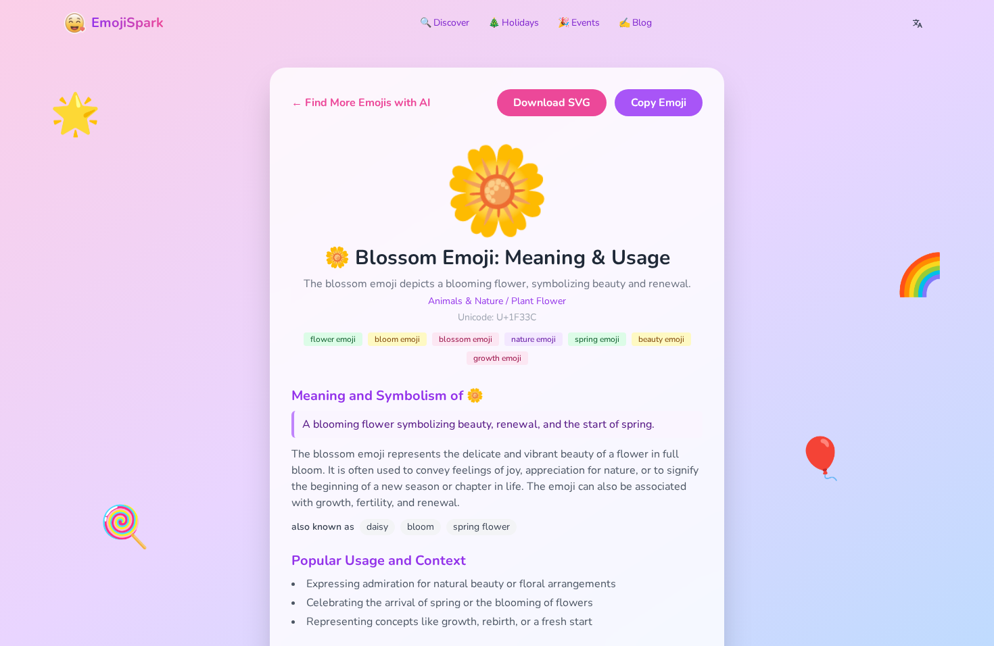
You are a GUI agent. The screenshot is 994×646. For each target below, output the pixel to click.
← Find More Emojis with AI (361, 102)
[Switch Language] (917, 23)
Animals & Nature (465, 301)
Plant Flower (538, 301)
